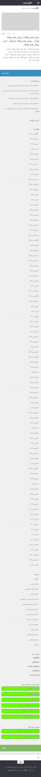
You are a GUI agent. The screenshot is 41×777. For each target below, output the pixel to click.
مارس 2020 (33, 382)
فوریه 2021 (33, 327)
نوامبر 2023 (33, 230)
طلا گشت (36, 658)
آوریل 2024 (33, 205)
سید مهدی (33, 630)
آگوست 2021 (32, 296)
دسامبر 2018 (33, 453)
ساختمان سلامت (33, 666)
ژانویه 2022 (33, 271)
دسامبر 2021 (33, 276)
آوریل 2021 (33, 316)
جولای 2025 (33, 139)
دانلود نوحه (27, 2)
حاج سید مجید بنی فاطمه (28, 599)
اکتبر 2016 (33, 565)
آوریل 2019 (33, 433)
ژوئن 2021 (33, 306)
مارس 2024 (33, 210)
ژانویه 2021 (33, 332)
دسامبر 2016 (33, 560)
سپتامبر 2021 (32, 291)
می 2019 (34, 428)
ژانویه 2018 (33, 504)
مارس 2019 (33, 438)
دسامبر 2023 (33, 225)
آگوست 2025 (32, 134)
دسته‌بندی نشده (32, 619)
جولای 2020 (33, 362)
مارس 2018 (33, 494)
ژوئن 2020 (33, 367)
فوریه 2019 (33, 443)
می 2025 (34, 149)
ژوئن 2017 (33, 529)
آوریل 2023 (33, 245)
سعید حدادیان (32, 624)
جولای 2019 (33, 418)
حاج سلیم (34, 594)
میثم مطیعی (33, 640)
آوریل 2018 (33, 489)
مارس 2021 (33, 321)
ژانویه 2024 (33, 220)
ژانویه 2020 (33, 392)
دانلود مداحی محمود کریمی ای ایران (25, 103)
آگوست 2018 (32, 469)
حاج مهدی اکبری (31, 614)
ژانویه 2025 (33, 159)
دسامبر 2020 (33, 337)
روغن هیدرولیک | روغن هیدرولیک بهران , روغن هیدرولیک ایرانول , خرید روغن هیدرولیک (21, 41)
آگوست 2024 (32, 184)
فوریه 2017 (33, 550)
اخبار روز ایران (34, 675)
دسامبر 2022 (33, 256)
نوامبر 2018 (33, 458)
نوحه (35, 645)
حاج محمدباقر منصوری (29, 604)
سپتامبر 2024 (32, 179)
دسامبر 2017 (33, 509)
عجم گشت (35, 662)
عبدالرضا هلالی (32, 635)
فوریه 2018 (33, 499)
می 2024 (34, 200)
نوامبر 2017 (33, 514)
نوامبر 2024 (33, 169)
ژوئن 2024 (33, 195)
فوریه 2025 (33, 154)
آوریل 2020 (33, 377)
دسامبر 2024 (33, 164)
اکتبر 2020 (33, 347)
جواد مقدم (33, 584)
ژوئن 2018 (33, 479)
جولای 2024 (33, 190)
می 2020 (34, 372)
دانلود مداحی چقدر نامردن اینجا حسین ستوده (22, 85)
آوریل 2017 (33, 540)
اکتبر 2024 (33, 174)
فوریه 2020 (33, 387)
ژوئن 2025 (33, 144)
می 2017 (34, 534)
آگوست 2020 (32, 357)
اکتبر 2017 (33, 519)
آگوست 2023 (32, 240)
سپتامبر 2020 (32, 352)
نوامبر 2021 (33, 281)
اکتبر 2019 (33, 408)
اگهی (3, 34)
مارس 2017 (33, 545)
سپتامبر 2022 (32, 261)
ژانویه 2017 (33, 555)
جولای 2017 (33, 524)
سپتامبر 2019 (32, 413)
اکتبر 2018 (33, 463)
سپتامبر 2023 (32, 235)
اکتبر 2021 (33, 286)
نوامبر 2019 (33, 403)
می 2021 (34, 311)
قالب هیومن (10, 770)
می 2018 (34, 484)
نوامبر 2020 (33, 342)
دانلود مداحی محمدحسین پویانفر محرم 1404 (22, 98)
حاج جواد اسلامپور (31, 589)
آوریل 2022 (33, 266)
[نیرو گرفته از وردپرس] (25, 770)
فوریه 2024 (33, 215)
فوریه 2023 (33, 250)
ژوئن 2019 (33, 423)
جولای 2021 (33, 301)
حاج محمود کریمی (31, 609)
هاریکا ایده (35, 670)
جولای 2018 (33, 474)
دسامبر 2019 (33, 398)
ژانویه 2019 (33, 448)
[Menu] (38, 3)
